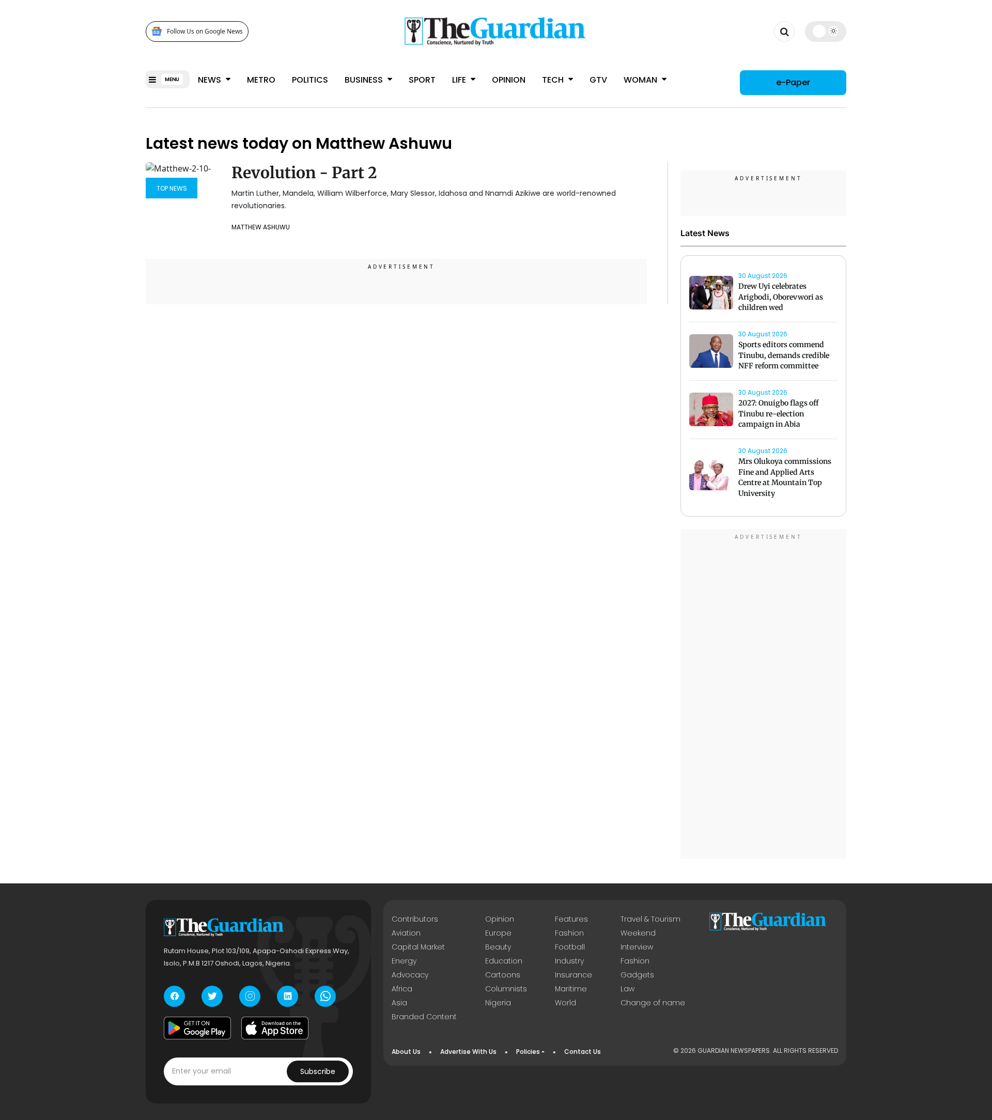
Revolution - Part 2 (304, 172)
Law (627, 989)
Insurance (573, 975)
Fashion (569, 933)
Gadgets (637, 975)
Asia (399, 1003)
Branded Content (424, 1017)
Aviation (406, 933)
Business (365, 80)
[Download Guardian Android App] (197, 1028)
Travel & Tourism (650, 919)
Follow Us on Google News (205, 31)
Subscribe (317, 1071)
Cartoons (502, 975)
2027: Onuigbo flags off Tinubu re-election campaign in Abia (778, 413)
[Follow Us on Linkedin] (287, 996)
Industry (569, 961)
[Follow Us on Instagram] (249, 996)
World (565, 1003)
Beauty (498, 947)
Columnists (506, 989)
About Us (406, 1051)
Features (571, 919)
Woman (641, 80)
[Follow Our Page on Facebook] (174, 996)
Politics (310, 80)
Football (570, 947)
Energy (404, 961)
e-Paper (793, 82)
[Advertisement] (763, 695)
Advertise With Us (468, 1051)
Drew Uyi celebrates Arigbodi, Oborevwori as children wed (780, 297)
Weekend (638, 933)
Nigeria (498, 1003)
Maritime (571, 989)
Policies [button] (528, 1051)
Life (460, 80)
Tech (554, 80)
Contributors (415, 919)
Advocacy (410, 975)
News (210, 80)
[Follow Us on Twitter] (212, 996)
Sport (422, 80)
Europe (498, 933)
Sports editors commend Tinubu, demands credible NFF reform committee (783, 355)
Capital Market (418, 947)
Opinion (508, 80)
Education (503, 961)
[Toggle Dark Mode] (826, 31)
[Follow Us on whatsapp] (325, 996)
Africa (402, 989)
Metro (261, 80)
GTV (598, 80)
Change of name (653, 1003)
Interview (637, 947)
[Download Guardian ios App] (274, 1028)
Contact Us (582, 1051)
